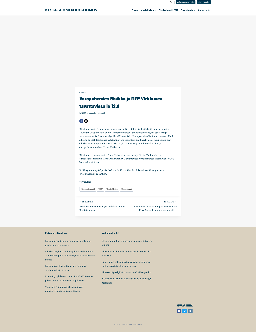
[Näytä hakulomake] (170, 2)
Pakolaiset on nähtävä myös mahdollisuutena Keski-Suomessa (102, 206)
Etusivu (135, 10)
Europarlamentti (88, 189)
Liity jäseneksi (203, 2)
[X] (86, 121)
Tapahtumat (126, 189)
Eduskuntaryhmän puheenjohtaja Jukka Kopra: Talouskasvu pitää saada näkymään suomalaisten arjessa (70, 255)
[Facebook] (81, 121)
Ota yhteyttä (203, 10)
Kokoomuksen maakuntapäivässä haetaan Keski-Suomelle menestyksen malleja (155, 206)
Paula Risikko (112, 189)
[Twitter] (184, 311)
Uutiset (83, 93)
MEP (100, 189)
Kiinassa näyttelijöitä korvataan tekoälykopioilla (126, 272)
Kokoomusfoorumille (185, 2)
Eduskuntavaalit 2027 (168, 10)
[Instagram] (190, 311)
